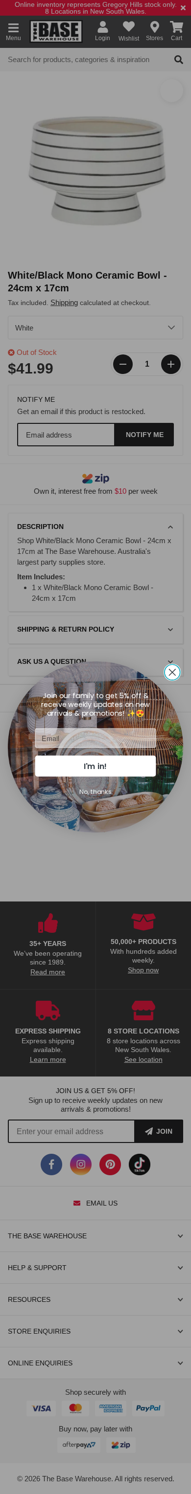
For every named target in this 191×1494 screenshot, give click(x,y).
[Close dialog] (172, 672)
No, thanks (95, 791)
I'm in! (95, 765)
